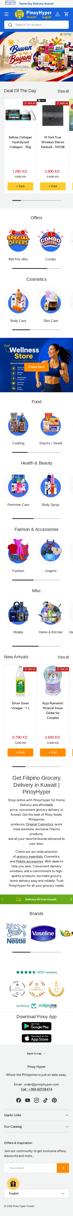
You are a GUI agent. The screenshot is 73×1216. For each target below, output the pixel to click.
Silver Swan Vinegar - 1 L (20, 705)
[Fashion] (18, 551)
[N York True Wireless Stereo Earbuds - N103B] (53, 115)
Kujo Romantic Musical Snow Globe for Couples (52, 710)
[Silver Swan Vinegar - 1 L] (20, 681)
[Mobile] (18, 612)
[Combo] (50, 239)
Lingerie (51, 571)
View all (63, 91)
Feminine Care (18, 505)
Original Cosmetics (39, 824)
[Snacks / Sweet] (50, 423)
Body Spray (50, 505)
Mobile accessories (29, 861)
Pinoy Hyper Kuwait (23, 1206)
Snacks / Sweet (50, 443)
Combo (50, 259)
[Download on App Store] (36, 1038)
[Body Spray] (50, 485)
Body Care (18, 321)
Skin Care (50, 321)
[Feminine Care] (18, 485)
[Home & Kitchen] (50, 612)
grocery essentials (30, 856)
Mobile (18, 632)
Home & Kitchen (51, 632)
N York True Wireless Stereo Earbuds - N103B (53, 142)
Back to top (34, 1053)
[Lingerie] (50, 551)
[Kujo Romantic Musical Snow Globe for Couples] (53, 681)
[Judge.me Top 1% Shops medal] (56, 989)
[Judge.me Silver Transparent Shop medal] (17, 989)
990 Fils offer (18, 259)
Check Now (36, 367)
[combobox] (36, 25)
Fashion (18, 571)
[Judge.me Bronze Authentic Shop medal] (36, 989)
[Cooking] (18, 423)
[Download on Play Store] (36, 1026)
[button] (66, 14)
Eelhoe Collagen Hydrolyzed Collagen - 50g (20, 142)
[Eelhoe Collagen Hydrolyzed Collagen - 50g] (20, 115)
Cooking (18, 443)
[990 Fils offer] (18, 239)
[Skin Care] (50, 301)
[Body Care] (18, 301)
